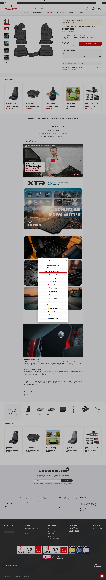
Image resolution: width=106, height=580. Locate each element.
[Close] (67, 260)
